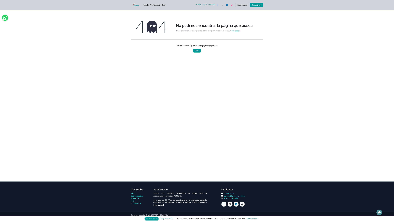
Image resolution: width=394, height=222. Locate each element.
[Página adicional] (242, 204)
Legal (133, 201)
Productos (135, 198)
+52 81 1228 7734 (231, 198)
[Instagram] (232, 5)
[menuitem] (146, 5)
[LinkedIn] (227, 5)
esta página (235, 31)
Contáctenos (256, 5)
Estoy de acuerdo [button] (166, 219)
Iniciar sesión (242, 5)
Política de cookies (252, 218)
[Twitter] (222, 5)
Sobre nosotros (137, 196)
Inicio (197, 51)
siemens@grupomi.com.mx (234, 196)
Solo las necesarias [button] (152, 219)
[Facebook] (218, 5)
